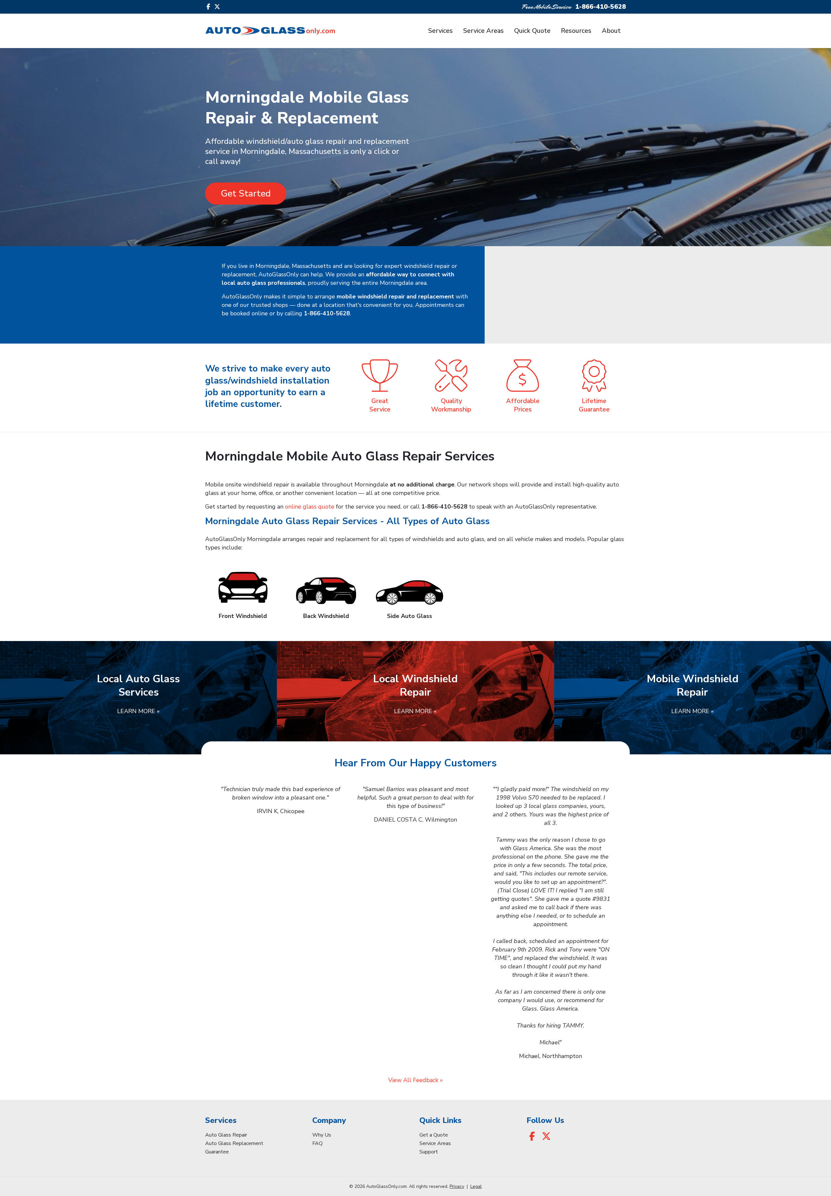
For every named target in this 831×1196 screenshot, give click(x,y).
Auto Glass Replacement (234, 1143)
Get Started (246, 193)
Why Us (321, 1135)
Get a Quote (433, 1135)
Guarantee (217, 1151)
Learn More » (138, 711)
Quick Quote (532, 30)
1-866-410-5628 (600, 6)
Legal (476, 1186)
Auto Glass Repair (226, 1135)
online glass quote (309, 506)
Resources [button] (576, 30)
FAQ (317, 1143)
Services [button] (440, 30)
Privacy (457, 1186)
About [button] (611, 30)
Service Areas (483, 30)
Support (428, 1151)
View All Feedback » (415, 1080)
